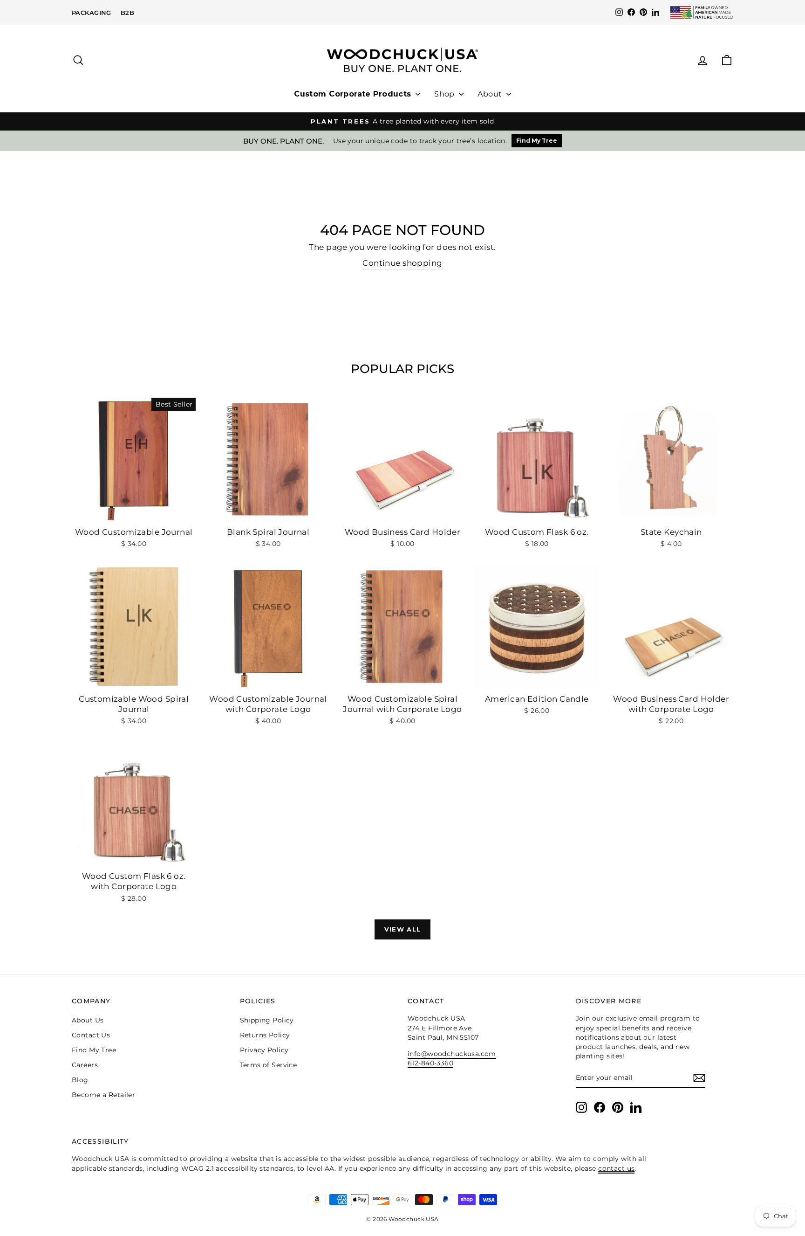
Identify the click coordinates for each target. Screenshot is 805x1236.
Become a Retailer (103, 1095)
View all (402, 929)
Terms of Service (268, 1065)
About (491, 94)
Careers (85, 1065)
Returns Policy (265, 1035)
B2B (127, 12)
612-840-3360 (430, 1063)
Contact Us (91, 1035)
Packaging (91, 12)
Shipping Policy (267, 1020)
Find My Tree (536, 140)
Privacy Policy (264, 1050)
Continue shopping (402, 263)
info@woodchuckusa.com (452, 1054)
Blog (80, 1080)
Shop (445, 94)
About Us (87, 1020)
